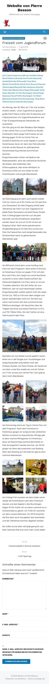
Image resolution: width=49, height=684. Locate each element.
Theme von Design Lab (36, 679)
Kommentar (8, 579)
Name (5, 614)
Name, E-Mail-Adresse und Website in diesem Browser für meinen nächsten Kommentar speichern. (22, 652)
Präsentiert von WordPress (15, 679)
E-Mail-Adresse (10, 625)
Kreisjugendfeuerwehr (13, 38)
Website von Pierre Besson (24, 7)
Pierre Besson (11, 47)
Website (6, 635)
